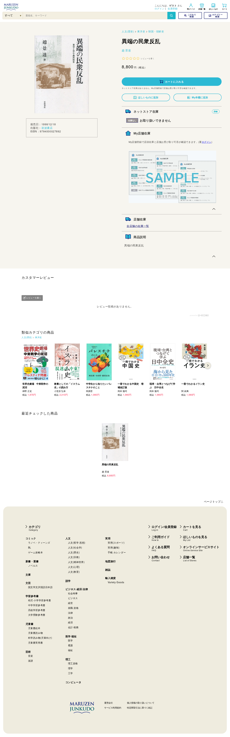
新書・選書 (32, 561)
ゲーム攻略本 (35, 552)
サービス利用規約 (112, 707)
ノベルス (33, 565)
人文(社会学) (75, 547)
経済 (70, 622)
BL (29, 547)
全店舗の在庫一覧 (138, 226)
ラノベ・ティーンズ (39, 542)
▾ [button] (20, 15)
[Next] (207, 365)
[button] (215, 15)
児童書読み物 (35, 632)
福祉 (70, 650)
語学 (68, 581)
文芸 (28, 583)
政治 (70, 617)
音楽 (30, 655)
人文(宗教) (74, 557)
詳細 (216, 111)
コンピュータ (73, 682)
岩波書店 (47, 128)
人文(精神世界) (76, 562)
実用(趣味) (114, 547)
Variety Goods (116, 582)
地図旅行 (110, 561)
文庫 (28, 574)
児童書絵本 (34, 628)
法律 (70, 612)
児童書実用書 (35, 642)
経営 (70, 603)
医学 (70, 640)
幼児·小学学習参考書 (39, 600)
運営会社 (108, 702)
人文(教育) (74, 571)
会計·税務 (73, 627)
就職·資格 (73, 608)
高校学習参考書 (36, 610)
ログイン (159, 8)
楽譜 (30, 660)
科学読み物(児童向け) (40, 637)
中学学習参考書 (36, 605)
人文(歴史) (128, 31)
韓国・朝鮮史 (156, 31)
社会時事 (73, 593)
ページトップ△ (213, 501)
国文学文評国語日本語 (40, 587)
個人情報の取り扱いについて (140, 702)
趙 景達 (126, 50)
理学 (70, 668)
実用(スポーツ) (116, 542)
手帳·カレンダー (117, 552)
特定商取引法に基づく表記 (139, 707)
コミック (31, 538)
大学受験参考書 (36, 614)
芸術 (28, 652)
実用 (107, 538)
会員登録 (172, 8)
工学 (70, 673)
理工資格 (73, 663)
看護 (70, 645)
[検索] (171, 15)
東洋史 (141, 31)
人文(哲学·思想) (76, 542)
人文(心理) (74, 567)
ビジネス (73, 598)
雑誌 (107, 570)
